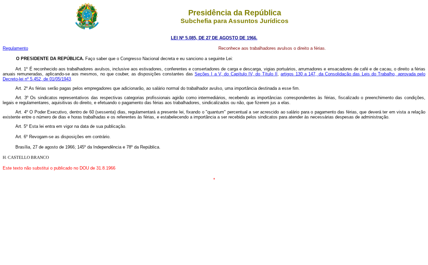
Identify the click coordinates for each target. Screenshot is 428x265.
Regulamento (15, 48)
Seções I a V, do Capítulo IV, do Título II (236, 73)
